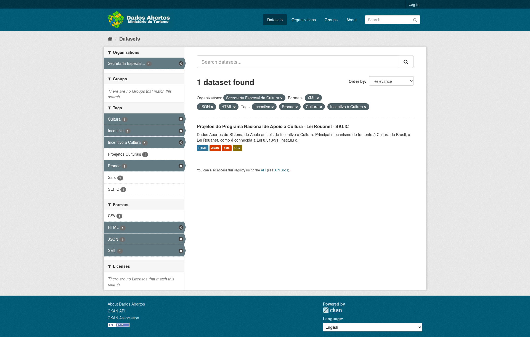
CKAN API (116, 311)
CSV (237, 148)
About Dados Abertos (126, 304)
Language (332, 318)
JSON (215, 148)
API (263, 170)
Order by (357, 81)
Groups (331, 19)
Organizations (304, 19)
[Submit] (415, 19)
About (351, 19)
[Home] (110, 38)
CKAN (332, 310)
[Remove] (281, 98)
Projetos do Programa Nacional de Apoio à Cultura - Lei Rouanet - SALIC (273, 126)
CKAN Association (123, 317)
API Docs (281, 170)
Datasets (275, 19)
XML (227, 148)
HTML (202, 148)
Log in (414, 4)
